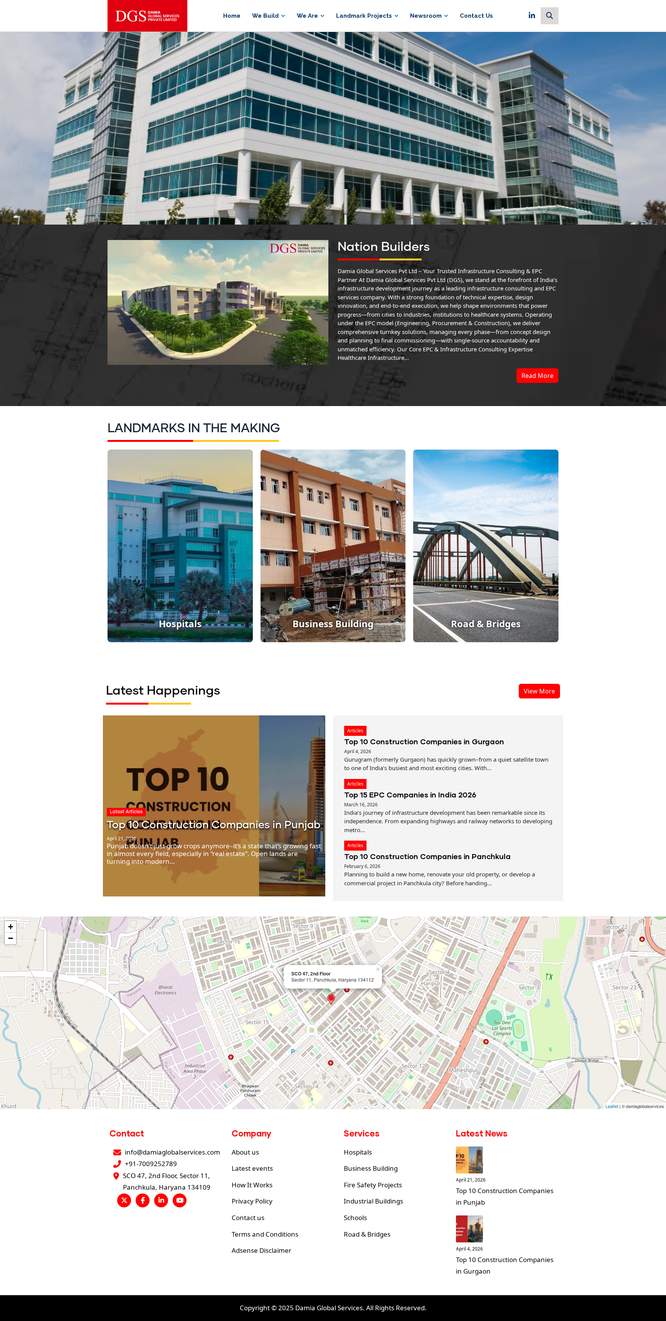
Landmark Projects (364, 15)
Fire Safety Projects (373, 1184)
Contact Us (476, 15)
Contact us (248, 1217)
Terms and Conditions (265, 1234)
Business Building (371, 1168)
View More (539, 691)
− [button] (10, 938)
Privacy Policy (252, 1201)
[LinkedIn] (532, 15)
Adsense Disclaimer (261, 1250)
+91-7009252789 (151, 1163)
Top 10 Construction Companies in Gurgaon (424, 741)
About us (245, 1152)
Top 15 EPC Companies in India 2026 (410, 794)
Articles (355, 730)
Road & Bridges (367, 1234)
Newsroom (426, 15)
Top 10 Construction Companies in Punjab (213, 825)
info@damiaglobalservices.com (172, 1152)
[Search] (549, 15)
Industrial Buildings (373, 1201)
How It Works (252, 1184)
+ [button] (10, 927)
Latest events (252, 1168)
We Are (307, 15)
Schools (355, 1217)
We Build (265, 15)
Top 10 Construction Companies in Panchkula (427, 856)
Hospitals (358, 1152)
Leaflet (611, 1106)
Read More (537, 375)
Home (231, 15)
